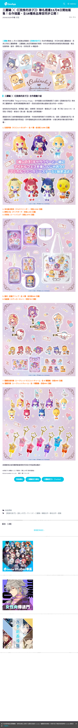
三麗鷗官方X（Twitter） (53, 479)
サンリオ (30, 513)
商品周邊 (8, 510)
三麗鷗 (5, 41)
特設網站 (19, 479)
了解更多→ (6, 726)
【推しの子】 (21, 513)
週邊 (59, 513)
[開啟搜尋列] (64, 4)
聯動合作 (45, 513)
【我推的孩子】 (35, 41)
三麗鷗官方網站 (33, 479)
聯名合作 (53, 513)
